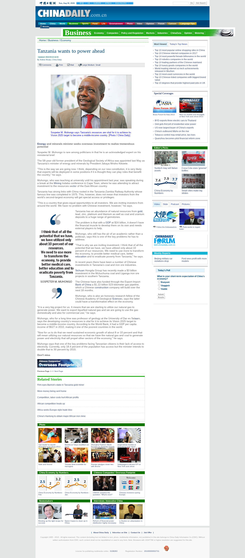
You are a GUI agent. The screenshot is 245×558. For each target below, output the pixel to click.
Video (139, 24)
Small (98, 65)
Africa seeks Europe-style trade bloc (54, 410)
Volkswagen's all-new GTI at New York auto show (129, 465)
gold (140, 211)
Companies (112, 33)
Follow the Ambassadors (166, 227)
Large (84, 65)
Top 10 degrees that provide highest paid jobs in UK (180, 83)
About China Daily (101, 532)
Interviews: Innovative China (108, 501)
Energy (41, 143)
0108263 (113, 551)
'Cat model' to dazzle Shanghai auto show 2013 (49, 446)
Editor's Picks (161, 148)
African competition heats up (51, 403)
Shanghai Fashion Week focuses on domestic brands (102, 446)
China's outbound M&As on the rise (172, 131)
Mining (57, 183)
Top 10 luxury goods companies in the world (176, 65)
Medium (91, 65)
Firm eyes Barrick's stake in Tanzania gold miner (60, 385)
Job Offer (148, 532)
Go (191, 3)
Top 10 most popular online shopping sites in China (180, 50)
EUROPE (97, 3)
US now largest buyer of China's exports (174, 127)
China (52, 24)
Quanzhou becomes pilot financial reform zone (177, 138)
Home (43, 24)
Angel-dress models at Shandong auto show (126, 446)
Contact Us (135, 532)
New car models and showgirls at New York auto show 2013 (191, 116)
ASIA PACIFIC (121, 3)
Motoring (199, 33)
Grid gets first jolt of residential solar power (175, 124)
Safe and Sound (45, 464)
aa (136, 318)
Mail (72, 65)
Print (61, 65)
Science (116, 298)
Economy (99, 33)
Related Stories (49, 379)
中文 (82, 3)
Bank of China (83, 284)
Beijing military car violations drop (163, 259)
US (89, 3)
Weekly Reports (162, 253)
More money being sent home (51, 391)
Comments (46, 65)
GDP (108, 222)
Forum (161, 24)
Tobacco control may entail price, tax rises (175, 135)
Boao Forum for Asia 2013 (164, 115)
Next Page (58, 371)
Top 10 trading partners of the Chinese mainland (178, 62)
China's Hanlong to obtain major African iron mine (61, 416)
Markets (150, 33)
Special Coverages (163, 93)
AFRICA (108, 3)
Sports (85, 24)
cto (74, 186)
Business (73, 24)
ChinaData (176, 33)
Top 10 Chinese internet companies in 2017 (176, 53)
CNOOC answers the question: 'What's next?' (103, 494)
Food (95, 24)
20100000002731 (151, 551)
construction (102, 287)
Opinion (150, 24)
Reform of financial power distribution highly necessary (104, 522)
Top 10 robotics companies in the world (174, 59)
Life (103, 24)
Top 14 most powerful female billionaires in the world (180, 56)
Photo (130, 24)
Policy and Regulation (132, 33)
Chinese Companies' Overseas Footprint (114, 472)
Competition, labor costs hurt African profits (58, 397)
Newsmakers (46, 501)
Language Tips (187, 24)
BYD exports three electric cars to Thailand (175, 120)
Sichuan (79, 270)
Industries (162, 33)
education (80, 256)
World (62, 24)
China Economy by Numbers (54, 472)
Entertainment (116, 24)
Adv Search (201, 3)
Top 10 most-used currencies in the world (175, 74)
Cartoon (172, 24)
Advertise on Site (119, 532)
